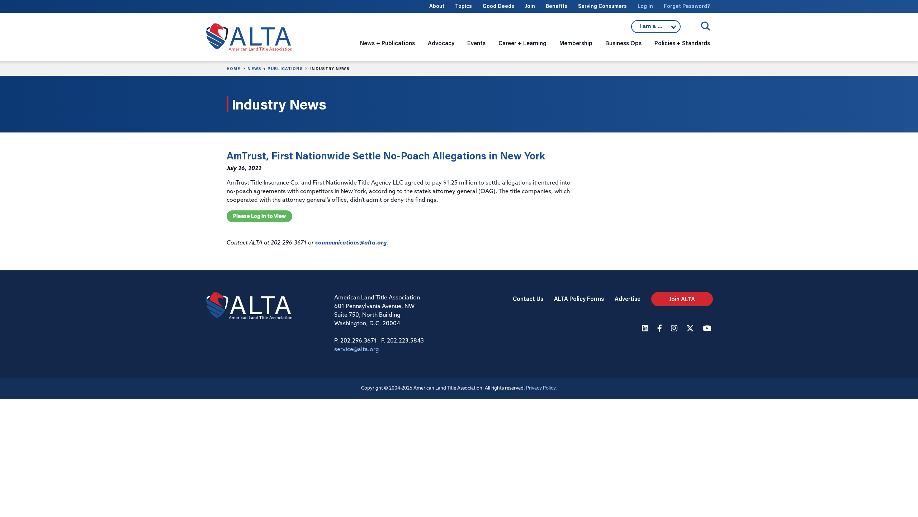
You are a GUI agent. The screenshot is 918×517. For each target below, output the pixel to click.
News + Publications (275, 68)
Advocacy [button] (441, 43)
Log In (645, 6)
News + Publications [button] (387, 43)
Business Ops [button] (623, 43)
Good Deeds (498, 6)
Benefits (556, 6)
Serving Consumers (602, 6)
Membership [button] (575, 43)
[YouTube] (708, 329)
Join (530, 6)
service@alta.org (356, 350)
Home (233, 68)
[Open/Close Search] (705, 26)
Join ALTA (682, 299)
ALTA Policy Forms (579, 298)
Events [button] (476, 43)
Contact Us (528, 298)
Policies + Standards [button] (682, 43)
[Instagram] (675, 329)
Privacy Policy (540, 388)
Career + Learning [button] (522, 43)
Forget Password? (687, 6)
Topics (463, 6)
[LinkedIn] (646, 329)
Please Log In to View (259, 216)
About (436, 6)
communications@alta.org (351, 243)
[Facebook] (660, 329)
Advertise (627, 298)
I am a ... (656, 28)
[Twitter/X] (691, 329)
